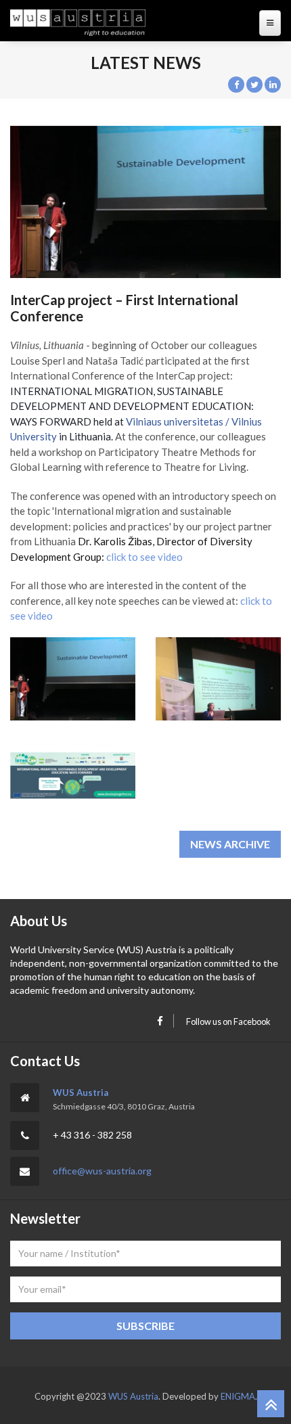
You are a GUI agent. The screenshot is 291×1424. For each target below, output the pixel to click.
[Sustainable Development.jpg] (72, 678)
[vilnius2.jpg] (72, 775)
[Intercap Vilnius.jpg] (218, 678)
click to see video (144, 557)
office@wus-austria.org (102, 1170)
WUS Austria (80, 1092)
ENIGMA (238, 1396)
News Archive (230, 843)
